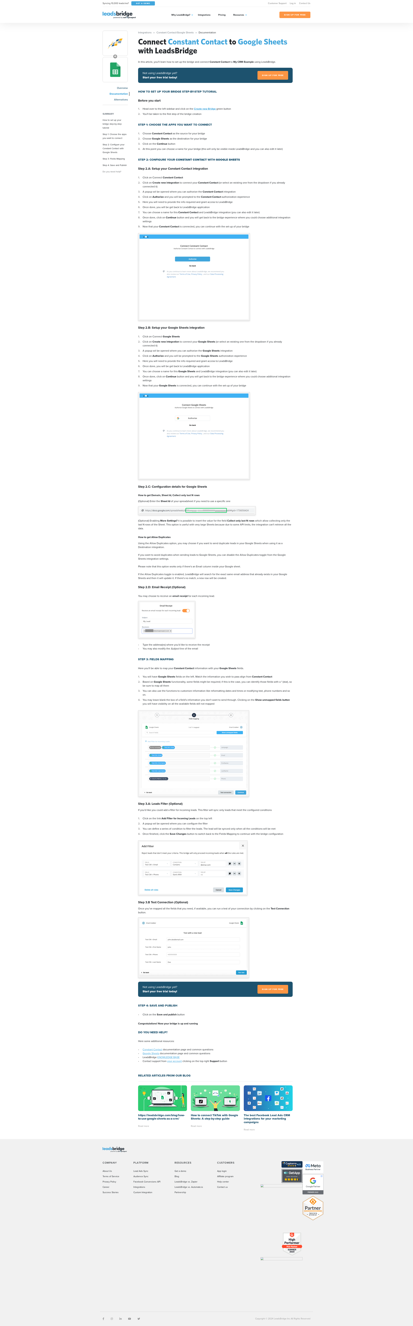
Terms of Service (111, 1176)
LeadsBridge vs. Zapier (186, 1181)
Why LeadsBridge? (180, 15)
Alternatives (121, 99)
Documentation (119, 94)
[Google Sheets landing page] (115, 69)
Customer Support (277, 3)
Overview (122, 88)
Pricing (222, 15)
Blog (177, 1176)
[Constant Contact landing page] (115, 43)
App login (222, 1171)
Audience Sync (140, 1176)
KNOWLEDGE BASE (168, 1057)
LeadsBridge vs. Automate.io (189, 1187)
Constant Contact (152, 1049)
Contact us (222, 1187)
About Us (107, 1171)
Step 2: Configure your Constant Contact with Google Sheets (113, 148)
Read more (143, 1126)
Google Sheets (151, 1053)
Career (106, 1187)
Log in (293, 3)
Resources (238, 15)
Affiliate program (225, 1176)
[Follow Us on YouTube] (129, 1319)
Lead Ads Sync (140, 1171)
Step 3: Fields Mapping (114, 158)
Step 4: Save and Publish (115, 165)
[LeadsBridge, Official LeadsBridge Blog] (119, 14)
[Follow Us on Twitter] (138, 1319)
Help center (223, 1181)
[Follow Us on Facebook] (103, 1319)
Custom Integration (142, 1192)
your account (174, 1061)
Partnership (180, 1192)
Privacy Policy (109, 1181)
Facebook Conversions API (146, 1181)
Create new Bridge (205, 109)
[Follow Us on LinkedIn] (120, 1319)
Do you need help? (112, 171)
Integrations (204, 15)
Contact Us (304, 3)
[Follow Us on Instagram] (112, 1319)
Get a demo (180, 1171)
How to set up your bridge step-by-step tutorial (112, 123)
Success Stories (111, 1192)
